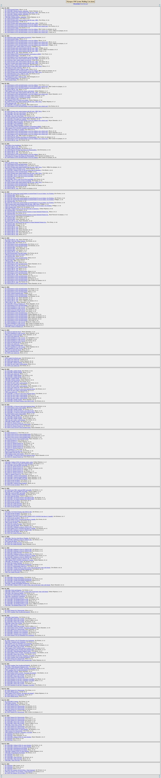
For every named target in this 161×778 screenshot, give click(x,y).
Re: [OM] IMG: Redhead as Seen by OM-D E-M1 (18, 527)
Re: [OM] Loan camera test (12, 336)
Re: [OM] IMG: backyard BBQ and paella (16, 465)
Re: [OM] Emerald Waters (12, 9)
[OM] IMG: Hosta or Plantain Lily (14, 326)
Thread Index (77, 3)
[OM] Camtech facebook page (13, 358)
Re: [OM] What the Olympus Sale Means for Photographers (21, 137)
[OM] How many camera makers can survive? (17, 64)
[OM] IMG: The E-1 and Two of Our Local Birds (18, 180)
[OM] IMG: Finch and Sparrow (13, 590)
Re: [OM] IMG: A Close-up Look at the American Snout (20, 389)
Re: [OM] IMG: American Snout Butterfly (16, 475)
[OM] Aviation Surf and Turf (12, 452)
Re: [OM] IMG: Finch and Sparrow (14, 577)
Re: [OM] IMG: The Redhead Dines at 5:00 (16, 599)
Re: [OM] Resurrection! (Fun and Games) (16, 253)
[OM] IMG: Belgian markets (12, 380)
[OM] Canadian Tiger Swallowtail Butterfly (16, 670)
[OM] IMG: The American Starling (14, 593)
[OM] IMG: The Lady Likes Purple (14, 116)
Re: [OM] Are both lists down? (13, 331)
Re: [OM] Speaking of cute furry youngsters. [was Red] (19, 655)
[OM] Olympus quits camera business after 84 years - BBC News (22, 204)
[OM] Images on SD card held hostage (15, 325)
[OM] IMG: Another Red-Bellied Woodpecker (17, 583)
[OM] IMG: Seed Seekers (11, 617)
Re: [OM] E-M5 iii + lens (11, 52)
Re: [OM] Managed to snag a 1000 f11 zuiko (17, 69)
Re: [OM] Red (8, 734)
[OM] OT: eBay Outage (11, 624)
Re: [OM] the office (10, 177)
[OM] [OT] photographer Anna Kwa (14, 597)
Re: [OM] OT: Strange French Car (14, 423)
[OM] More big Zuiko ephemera (13, 67)
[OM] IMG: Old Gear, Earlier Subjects (15, 241)
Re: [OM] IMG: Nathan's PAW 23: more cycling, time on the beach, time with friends (27, 567)
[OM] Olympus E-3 (10, 449)
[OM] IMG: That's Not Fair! (12, 760)
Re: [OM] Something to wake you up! (15, 307)
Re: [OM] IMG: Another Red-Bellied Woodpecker (18, 564)
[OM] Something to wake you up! (14, 348)
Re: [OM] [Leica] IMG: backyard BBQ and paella (18, 490)
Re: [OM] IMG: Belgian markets (13, 362)
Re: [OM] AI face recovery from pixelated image (18, 424)
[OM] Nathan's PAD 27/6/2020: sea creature (16, 100)
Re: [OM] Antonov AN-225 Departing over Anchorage (19, 635)
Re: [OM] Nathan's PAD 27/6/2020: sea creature (18, 95)
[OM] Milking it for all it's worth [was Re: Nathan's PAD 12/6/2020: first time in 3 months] (29, 516)
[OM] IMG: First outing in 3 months (14, 129)
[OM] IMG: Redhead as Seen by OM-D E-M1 (17, 558)
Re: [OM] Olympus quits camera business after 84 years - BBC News (23, 66)
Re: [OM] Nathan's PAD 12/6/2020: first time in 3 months (20, 519)
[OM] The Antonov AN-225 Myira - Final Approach (19, 771)
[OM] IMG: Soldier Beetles (12, 378)
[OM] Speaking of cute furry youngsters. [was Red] (18, 732)
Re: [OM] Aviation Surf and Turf (13, 451)
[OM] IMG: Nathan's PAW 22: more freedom (17, 751)
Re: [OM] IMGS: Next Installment (14, 123)
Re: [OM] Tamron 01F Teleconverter (14, 674)
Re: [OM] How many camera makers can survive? (18, 37)
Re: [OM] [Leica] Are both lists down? (15, 310)
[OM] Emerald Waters (11, 79)
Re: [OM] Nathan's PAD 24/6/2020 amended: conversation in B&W (23, 54)
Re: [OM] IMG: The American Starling (15, 582)
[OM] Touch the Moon (11, 541)
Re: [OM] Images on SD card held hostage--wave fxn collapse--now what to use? (26, 26)
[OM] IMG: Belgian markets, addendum (15, 17)
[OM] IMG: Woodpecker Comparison (15, 596)
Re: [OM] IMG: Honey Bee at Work (14, 618)
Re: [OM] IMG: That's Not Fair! (13, 757)
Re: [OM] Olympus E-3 (11, 432)
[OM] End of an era (10, 216)
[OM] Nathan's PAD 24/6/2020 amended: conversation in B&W (22, 128)
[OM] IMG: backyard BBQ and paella (15, 493)
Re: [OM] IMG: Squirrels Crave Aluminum (16, 630)
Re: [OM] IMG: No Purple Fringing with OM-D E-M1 (19, 401)
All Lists (85, 3)
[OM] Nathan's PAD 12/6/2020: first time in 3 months (19, 560)
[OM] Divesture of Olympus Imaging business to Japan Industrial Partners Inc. (25, 222)
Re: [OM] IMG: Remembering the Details (16, 748)
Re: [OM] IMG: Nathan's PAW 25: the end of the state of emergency (23, 170)
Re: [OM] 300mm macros (11, 691)
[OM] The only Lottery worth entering (15, 420)
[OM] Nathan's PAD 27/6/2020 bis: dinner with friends (19, 91)
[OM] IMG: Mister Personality (13, 148)
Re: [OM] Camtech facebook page (14, 293)
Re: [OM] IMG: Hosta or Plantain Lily (15, 303)
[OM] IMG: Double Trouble (12, 415)
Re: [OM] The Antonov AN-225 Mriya (15, 773)
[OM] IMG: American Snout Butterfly (15, 494)
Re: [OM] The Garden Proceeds (13, 503)
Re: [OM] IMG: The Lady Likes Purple (15, 113)
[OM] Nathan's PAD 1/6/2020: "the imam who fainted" (19, 693)
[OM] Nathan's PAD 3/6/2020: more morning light (18, 660)
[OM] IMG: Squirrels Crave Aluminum (15, 642)
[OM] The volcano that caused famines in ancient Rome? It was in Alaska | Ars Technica (28, 205)
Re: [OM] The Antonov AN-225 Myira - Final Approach (20, 770)
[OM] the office (9, 260)
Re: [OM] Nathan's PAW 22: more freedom (16, 729)
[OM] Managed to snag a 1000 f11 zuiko (15, 76)
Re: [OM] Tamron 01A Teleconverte (14, 694)
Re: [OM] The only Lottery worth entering (16, 364)
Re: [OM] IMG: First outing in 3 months (15, 104)
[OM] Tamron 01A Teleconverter (13, 731)
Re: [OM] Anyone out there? (12, 480)
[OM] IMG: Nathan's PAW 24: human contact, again (19, 462)
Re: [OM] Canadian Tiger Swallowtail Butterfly (17, 612)
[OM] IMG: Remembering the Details (15, 752)
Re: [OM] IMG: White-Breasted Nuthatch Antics (18, 651)
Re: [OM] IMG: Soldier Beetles (13, 371)
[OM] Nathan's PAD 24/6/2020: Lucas (15, 168)
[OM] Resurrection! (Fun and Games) (15, 254)
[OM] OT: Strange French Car (13, 474)
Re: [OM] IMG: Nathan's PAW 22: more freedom (18, 737)
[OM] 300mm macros (10, 710)
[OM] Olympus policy (11, 207)
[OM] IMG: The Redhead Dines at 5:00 (15, 605)
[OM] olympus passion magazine (13, 334)
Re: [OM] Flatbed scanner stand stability (15, 407)
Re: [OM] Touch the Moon (12, 496)
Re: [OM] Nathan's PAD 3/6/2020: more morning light (19, 649)
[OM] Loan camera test (11, 392)
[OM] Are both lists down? (12, 351)
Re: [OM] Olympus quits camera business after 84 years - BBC (21, 12)
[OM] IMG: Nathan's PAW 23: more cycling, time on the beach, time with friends (26, 591)
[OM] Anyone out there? (11, 522)
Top (82, 3)
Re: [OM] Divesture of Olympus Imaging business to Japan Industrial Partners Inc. (26, 211)
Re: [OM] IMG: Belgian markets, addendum (16, 11)
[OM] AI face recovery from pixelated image (16, 438)
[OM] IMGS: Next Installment (13, 145)
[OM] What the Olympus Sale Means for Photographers (19, 156)
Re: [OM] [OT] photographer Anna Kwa (15, 566)
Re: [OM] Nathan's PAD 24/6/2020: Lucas (16, 165)
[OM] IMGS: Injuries (10, 703)
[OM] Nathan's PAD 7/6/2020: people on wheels (18, 648)
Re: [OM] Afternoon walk (12, 98)
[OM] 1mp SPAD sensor (11, 162)
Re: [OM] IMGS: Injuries (11, 671)
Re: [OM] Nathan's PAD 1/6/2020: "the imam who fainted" (20, 627)
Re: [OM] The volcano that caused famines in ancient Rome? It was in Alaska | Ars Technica (29, 193)
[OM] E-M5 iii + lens (10, 302)
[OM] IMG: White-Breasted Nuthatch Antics (17, 667)
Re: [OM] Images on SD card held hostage (16, 164)
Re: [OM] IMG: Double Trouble (13, 399)
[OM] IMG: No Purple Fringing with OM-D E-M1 (18, 512)
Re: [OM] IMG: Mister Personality (14, 122)
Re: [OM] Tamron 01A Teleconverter (14, 610)
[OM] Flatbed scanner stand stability (14, 454)
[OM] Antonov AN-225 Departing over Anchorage (18, 643)
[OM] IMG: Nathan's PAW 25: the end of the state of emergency (22, 208)
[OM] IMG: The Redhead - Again (14, 561)
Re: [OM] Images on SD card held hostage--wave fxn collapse (21, 24)
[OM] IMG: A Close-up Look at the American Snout (19, 463)
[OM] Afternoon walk (10, 103)
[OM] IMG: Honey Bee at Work (13, 623)
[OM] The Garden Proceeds (12, 572)
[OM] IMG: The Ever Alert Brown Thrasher (16, 538)
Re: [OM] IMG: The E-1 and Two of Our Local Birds (19, 174)
